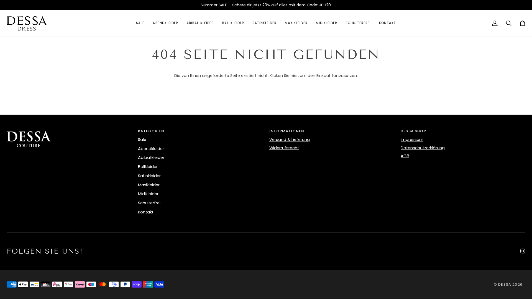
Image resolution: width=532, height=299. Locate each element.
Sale (142, 139)
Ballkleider (148, 166)
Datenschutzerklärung (423, 148)
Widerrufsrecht (284, 148)
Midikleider (148, 194)
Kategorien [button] (151, 131)
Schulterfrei (149, 203)
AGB (405, 156)
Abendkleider (151, 148)
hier (294, 75)
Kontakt (146, 212)
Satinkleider (149, 176)
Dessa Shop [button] (413, 131)
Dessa (505, 284)
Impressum (412, 139)
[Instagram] (522, 251)
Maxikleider (149, 185)
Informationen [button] (286, 131)
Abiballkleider (151, 157)
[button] (69, 129)
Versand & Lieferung (289, 139)
